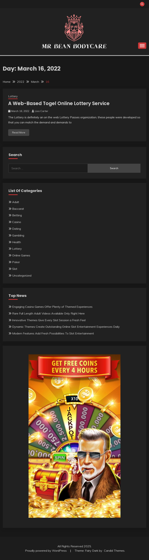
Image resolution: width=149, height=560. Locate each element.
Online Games (21, 255)
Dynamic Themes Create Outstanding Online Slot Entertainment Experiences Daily (66, 326)
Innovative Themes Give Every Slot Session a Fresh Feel (49, 320)
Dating (16, 228)
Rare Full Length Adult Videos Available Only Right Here (48, 313)
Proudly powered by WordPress (46, 550)
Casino (16, 222)
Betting (17, 215)
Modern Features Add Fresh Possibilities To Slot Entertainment (53, 333)
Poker (16, 262)
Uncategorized (21, 275)
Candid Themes (114, 550)
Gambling (18, 235)
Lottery (13, 96)
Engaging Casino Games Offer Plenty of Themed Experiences (52, 306)
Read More (18, 132)
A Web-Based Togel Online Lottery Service (59, 103)
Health (16, 242)
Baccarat (18, 208)
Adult (15, 202)
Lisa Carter (41, 111)
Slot (14, 269)
